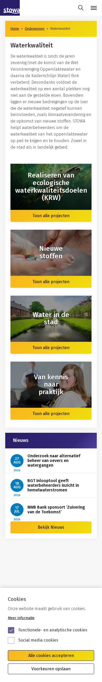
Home (14, 29)
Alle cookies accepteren (51, 655)
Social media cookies (38, 640)
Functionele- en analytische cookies (52, 630)
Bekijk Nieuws (51, 527)
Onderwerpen (34, 29)
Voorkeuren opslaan (51, 668)
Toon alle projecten (51, 215)
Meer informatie (21, 618)
